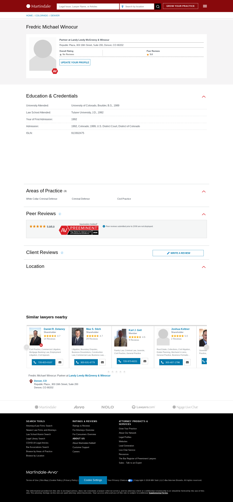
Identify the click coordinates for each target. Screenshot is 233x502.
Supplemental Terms (158, 493)
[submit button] (158, 6)
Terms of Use (32, 480)
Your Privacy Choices (117, 480)
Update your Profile (75, 62)
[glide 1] (112, 371)
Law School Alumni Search (38, 434)
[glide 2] (116, 371)
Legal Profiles (125, 437)
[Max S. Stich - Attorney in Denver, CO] (78, 336)
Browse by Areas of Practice (39, 451)
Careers (76, 451)
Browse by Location (35, 456)
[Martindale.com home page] (38, 6)
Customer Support (81, 447)
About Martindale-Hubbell (84, 443)
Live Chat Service (127, 450)
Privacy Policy (70, 480)
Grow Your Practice (128, 428)
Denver (55, 15)
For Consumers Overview (84, 434)
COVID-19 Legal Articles (37, 443)
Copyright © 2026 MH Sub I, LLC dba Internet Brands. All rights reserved (167, 480)
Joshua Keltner (180, 329)
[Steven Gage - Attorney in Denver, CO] (205, 338)
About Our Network (127, 433)
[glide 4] (124, 371)
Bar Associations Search (37, 447)
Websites (123, 441)
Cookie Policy (56, 480)
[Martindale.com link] (42, 472)
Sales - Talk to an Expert (130, 463)
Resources (124, 454)
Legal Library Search (35, 438)
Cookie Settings (93, 480)
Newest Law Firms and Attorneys (41, 430)
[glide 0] (108, 371)
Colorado (41, 15)
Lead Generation (126, 446)
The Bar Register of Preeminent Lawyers (137, 458)
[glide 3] (120, 371)
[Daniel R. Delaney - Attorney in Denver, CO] (35, 336)
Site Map (44, 480)
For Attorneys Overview (83, 430)
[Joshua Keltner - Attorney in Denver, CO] (163, 336)
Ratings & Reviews (81, 426)
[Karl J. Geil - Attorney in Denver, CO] (120, 338)
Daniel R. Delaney (54, 329)
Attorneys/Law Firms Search (39, 426)
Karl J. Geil (135, 330)
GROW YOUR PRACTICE (180, 6)
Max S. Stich (93, 329)
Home (29, 15)
